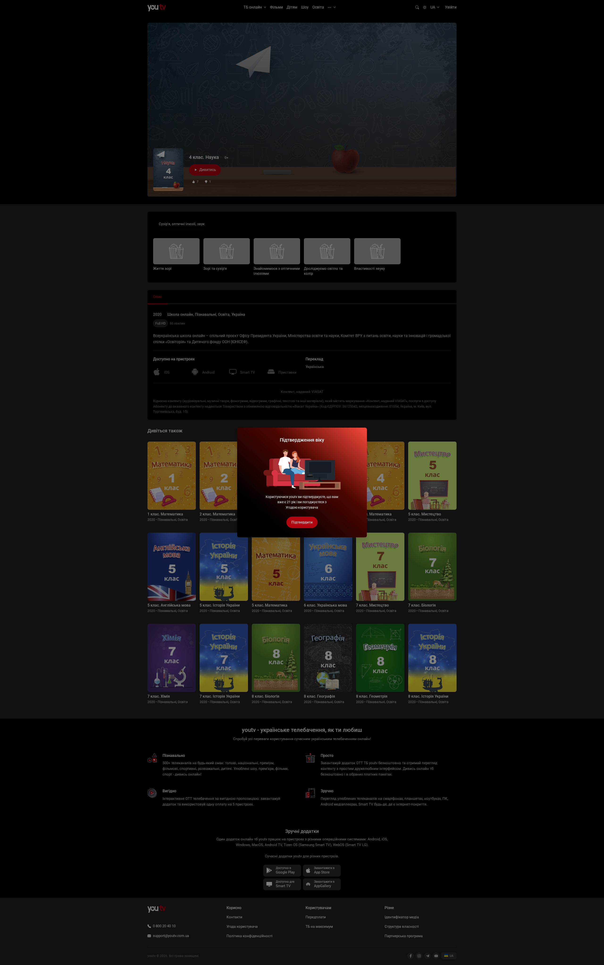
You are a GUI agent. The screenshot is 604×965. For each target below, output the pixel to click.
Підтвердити (302, 522)
